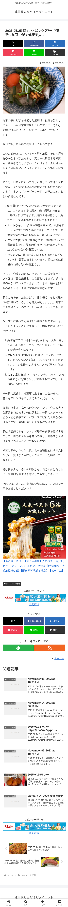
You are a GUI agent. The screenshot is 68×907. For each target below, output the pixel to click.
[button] (55, 52)
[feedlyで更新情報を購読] (18, 648)
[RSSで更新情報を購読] (49, 648)
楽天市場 (34, 604)
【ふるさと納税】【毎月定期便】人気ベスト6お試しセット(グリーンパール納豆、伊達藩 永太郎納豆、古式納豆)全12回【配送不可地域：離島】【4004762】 (34, 566)
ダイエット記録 (13, 583)
